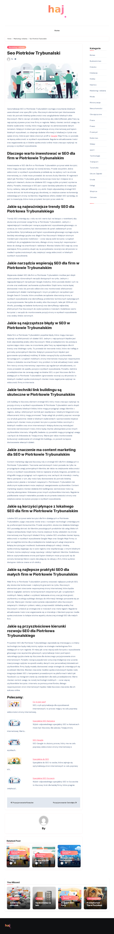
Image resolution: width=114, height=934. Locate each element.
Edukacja (93, 73)
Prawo (92, 126)
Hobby (92, 79)
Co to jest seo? (39, 702)
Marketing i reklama (16, 47)
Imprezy (93, 85)
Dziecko (93, 67)
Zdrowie (93, 197)
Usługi (92, 185)
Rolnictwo (94, 138)
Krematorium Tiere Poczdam (94, 904)
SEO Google (38, 740)
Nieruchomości (96, 108)
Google (54, 136)
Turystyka (94, 168)
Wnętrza (93, 191)
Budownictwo (95, 61)
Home (57, 30)
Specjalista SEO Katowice (44, 721)
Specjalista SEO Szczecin (44, 778)
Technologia (95, 156)
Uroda (92, 179)
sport (92, 150)
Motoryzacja (95, 102)
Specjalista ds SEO (41, 759)
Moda (92, 96)
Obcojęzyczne (96, 114)
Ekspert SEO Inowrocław (66, 859)
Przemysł (93, 132)
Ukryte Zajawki (96, 173)
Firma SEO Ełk (42, 860)
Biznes (92, 55)
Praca (92, 120)
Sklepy (92, 144)
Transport (94, 162)
